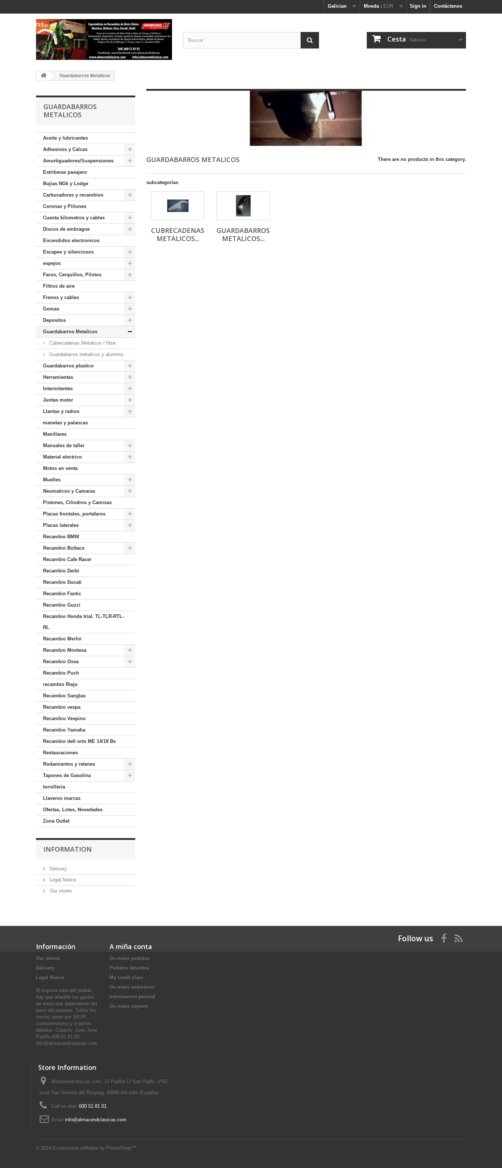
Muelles (52, 479)
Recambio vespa (61, 707)
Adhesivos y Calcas (65, 149)
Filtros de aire (59, 286)
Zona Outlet (56, 821)
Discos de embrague (66, 229)
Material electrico (62, 457)
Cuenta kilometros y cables (74, 217)
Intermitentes (58, 388)
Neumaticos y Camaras (69, 491)
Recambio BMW (61, 536)
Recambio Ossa (61, 661)
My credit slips (126, 977)
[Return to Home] (44, 75)
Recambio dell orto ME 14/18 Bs (79, 741)
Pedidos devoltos (129, 968)
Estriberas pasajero (65, 172)
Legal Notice (62, 880)
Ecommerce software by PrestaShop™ (94, 1148)
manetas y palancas (65, 422)
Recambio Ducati (62, 582)
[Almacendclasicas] (104, 39)
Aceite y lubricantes (65, 138)
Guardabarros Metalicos (70, 331)
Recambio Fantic (62, 593)
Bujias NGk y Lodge (65, 183)
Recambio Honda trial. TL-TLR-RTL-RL (83, 622)
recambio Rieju (60, 684)
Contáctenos (448, 6)
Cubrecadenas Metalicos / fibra (81, 343)
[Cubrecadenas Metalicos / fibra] (177, 205)
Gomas (51, 309)
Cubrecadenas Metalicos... (177, 234)
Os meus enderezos (132, 987)
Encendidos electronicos (71, 240)
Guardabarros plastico (68, 366)
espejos (52, 263)
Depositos (54, 320)
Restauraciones (60, 752)
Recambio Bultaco (64, 548)
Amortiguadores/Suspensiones (78, 160)
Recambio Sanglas (64, 695)
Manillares (55, 434)
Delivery (57, 868)
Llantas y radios (61, 411)
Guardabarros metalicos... (243, 234)
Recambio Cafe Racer (67, 559)
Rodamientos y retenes (69, 764)
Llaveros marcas (61, 798)
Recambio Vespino (64, 718)
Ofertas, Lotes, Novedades (73, 809)
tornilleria (54, 787)
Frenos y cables (61, 297)
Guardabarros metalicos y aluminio (85, 354)
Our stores (60, 891)
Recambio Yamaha (64, 730)
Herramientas (58, 377)
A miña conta (131, 946)
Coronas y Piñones (64, 206)
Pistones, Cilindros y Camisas (77, 502)
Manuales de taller (64, 445)
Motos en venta (60, 468)
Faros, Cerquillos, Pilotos (72, 274)
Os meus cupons (129, 1006)
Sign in (418, 6)
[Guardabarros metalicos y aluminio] (243, 205)
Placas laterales (61, 525)
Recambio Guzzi (61, 605)
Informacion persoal (132, 996)
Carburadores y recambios (73, 195)
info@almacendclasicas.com (95, 1119)
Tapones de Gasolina (67, 775)
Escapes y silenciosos (68, 252)
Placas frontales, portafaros (74, 514)
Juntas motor (58, 400)
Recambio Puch (61, 673)
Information (67, 849)
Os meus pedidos (130, 958)
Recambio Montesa (64, 650)
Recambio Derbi (61, 571)
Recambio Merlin (62, 638)
